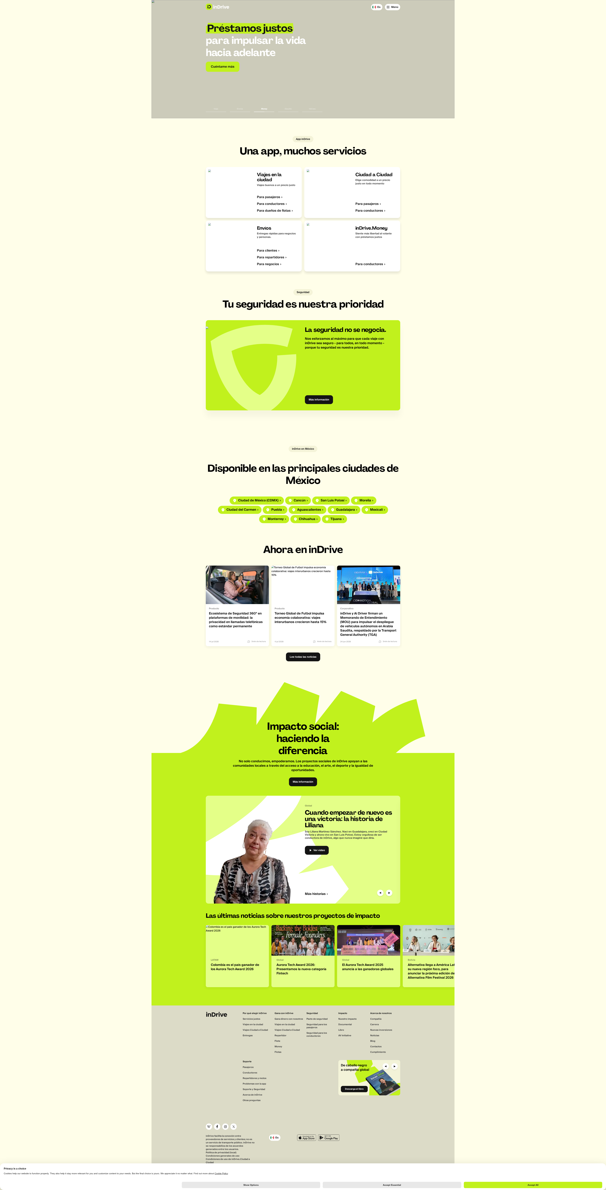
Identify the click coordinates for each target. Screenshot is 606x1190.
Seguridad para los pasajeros (316, 1026)
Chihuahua (307, 519)
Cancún (300, 500)
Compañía (375, 1019)
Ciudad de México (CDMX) (258, 500)
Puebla (276, 510)
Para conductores (271, 204)
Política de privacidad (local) (221, 1153)
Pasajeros (248, 1067)
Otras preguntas (252, 1100)
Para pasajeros (268, 197)
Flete (277, 1041)
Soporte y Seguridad (254, 1089)
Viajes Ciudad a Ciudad (255, 1030)
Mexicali (376, 510)
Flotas (278, 1052)
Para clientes (267, 251)
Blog (372, 1041)
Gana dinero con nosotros (289, 1019)
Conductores (250, 1073)
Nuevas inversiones (381, 1030)
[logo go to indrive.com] (217, 7)
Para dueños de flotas (274, 211)
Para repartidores (270, 257)
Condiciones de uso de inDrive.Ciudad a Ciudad (228, 1160)
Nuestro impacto (347, 1019)
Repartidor (280, 1035)
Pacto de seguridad (317, 1019)
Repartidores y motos (254, 1078)
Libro (341, 1030)
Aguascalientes (309, 510)
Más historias (315, 894)
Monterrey (276, 519)
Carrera (374, 1024)
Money (278, 1047)
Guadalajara (345, 510)
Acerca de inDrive (252, 1095)
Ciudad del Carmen (241, 510)
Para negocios (268, 264)
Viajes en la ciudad (253, 1024)
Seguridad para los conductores (316, 1034)
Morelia (365, 500)
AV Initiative (344, 1035)
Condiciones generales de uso (222, 1156)
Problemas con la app (254, 1084)
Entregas (248, 1035)
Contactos (376, 1047)
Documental (345, 1024)
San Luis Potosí (332, 500)
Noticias (374, 1035)
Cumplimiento (378, 1052)
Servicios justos (251, 1019)
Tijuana (336, 519)
